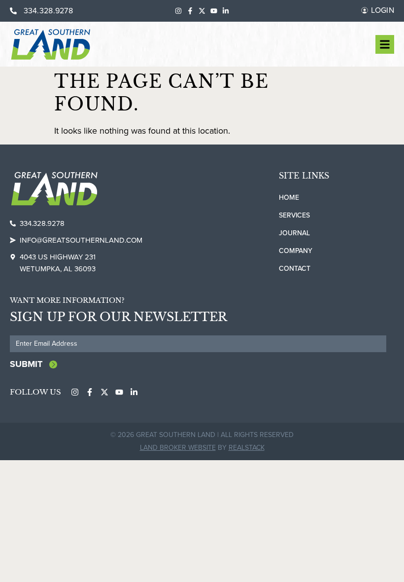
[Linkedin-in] (225, 10)
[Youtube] (213, 10)
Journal (294, 233)
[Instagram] (178, 10)
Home (289, 197)
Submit (26, 364)
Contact (294, 268)
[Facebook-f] (190, 10)
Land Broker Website (178, 447)
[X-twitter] (202, 10)
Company (295, 251)
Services (294, 215)
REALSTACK (247, 447)
